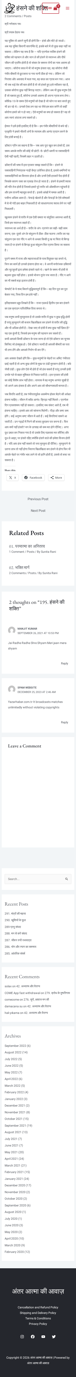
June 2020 (12, 1225)
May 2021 (11, 1152)
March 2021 (12, 1165)
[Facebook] (33, 1337)
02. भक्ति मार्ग (19, 567)
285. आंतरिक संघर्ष (15, 953)
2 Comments (17, 573)
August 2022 (13, 1052)
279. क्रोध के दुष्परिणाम (57, 993)
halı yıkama (12, 1013)
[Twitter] (54, 1337)
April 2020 (11, 1238)
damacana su (14, 1006)
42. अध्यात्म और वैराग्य (28, 986)
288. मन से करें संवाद (16, 933)
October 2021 (14, 1119)
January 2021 (14, 1179)
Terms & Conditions (38, 1318)
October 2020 (14, 1198)
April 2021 (11, 1159)
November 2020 (15, 1192)
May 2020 (11, 1232)
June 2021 (12, 1145)
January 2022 (14, 1099)
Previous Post (38, 499)
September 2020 (15, 1205)
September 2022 (15, 1046)
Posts (30, 552)
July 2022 (11, 1059)
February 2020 (14, 1252)
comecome (12, 999)
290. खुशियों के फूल (15, 920)
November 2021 (15, 1112)
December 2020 (15, 1185)
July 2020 (11, 1219)
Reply (64, 663)
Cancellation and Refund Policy (38, 1307)
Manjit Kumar (27, 629)
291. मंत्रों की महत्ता (15, 913)
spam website (27, 688)
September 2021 (15, 1125)
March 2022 (12, 1086)
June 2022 (12, 1065)
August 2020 (13, 1212)
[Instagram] (22, 1337)
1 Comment (16, 552)
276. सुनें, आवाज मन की (36, 999)
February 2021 (14, 1172)
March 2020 (12, 1245)
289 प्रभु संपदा (13, 927)
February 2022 (14, 1092)
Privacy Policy (38, 1324)
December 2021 (15, 1105)
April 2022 (11, 1079)
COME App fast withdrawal (22, 993)
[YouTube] (43, 1337)
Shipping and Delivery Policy (38, 1313)
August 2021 (13, 1132)
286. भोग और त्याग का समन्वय (20, 947)
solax (8, 986)
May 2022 (11, 1072)
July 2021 (11, 1139)
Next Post (38, 510)
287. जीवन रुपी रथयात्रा (18, 940)
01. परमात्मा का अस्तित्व (27, 546)
